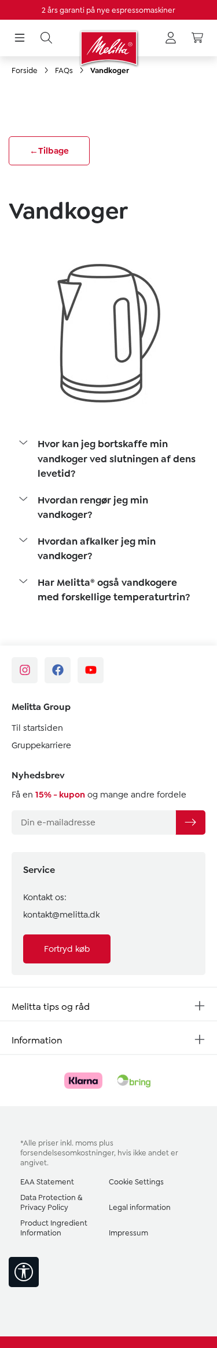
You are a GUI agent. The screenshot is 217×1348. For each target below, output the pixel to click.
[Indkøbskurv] (197, 38)
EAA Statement (47, 1182)
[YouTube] (90, 670)
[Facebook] (57, 670)
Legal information (140, 1207)
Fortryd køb (67, 949)
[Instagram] (24, 670)
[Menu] (20, 38)
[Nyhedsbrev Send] (190, 822)
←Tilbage (49, 151)
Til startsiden (37, 728)
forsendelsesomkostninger (67, 1153)
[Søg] (46, 38)
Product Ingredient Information (53, 1228)
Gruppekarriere (41, 745)
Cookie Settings (136, 1182)
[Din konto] (171, 38)
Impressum (128, 1233)
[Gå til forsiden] (108, 48)
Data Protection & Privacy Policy (51, 1202)
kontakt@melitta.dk (61, 915)
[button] (108, 459)
